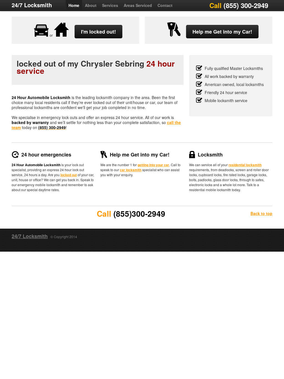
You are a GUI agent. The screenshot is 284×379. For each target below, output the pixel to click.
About (91, 5)
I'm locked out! (98, 31)
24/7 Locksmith (32, 5)
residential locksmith (245, 164)
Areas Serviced (138, 5)
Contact (165, 5)
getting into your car (153, 164)
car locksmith (130, 169)
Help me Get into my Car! (222, 31)
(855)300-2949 (139, 213)
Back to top (261, 213)
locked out (68, 174)
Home (74, 5)
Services (110, 5)
